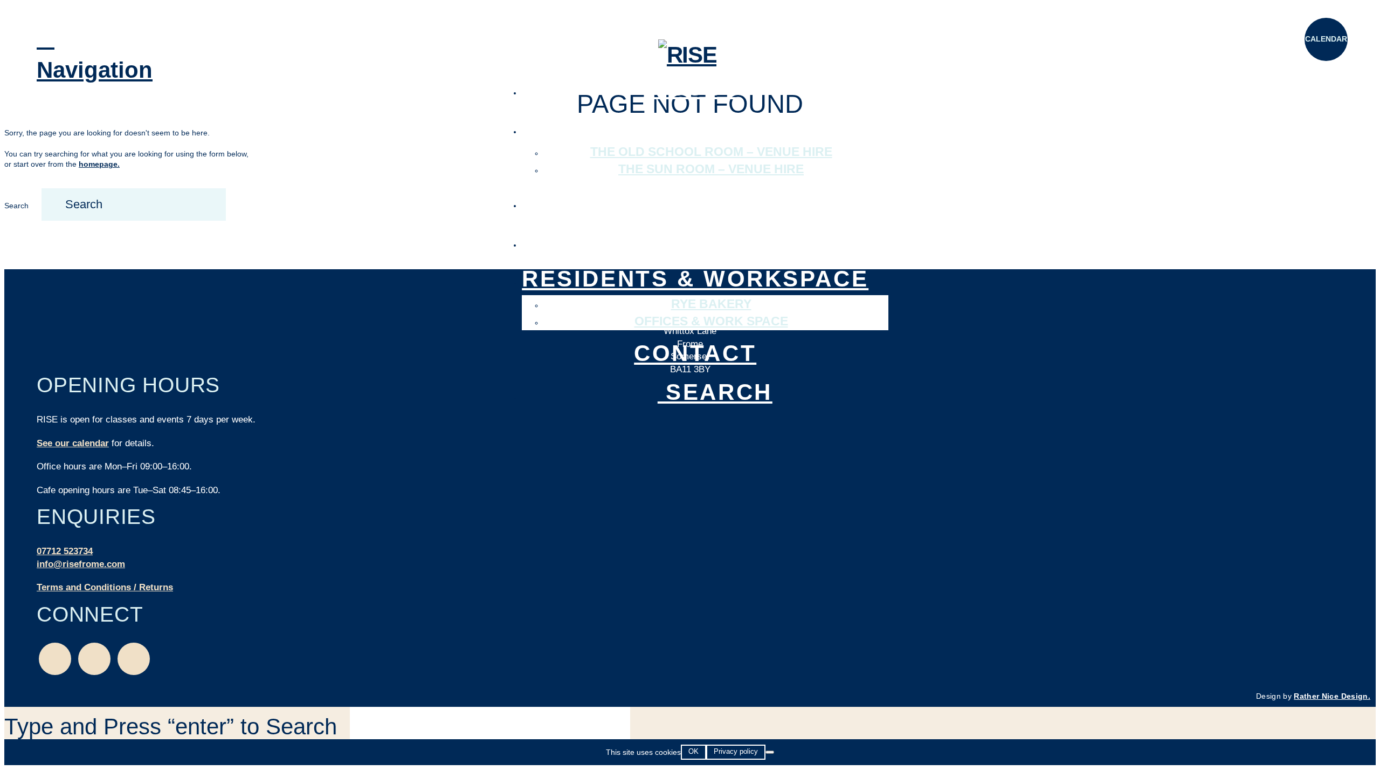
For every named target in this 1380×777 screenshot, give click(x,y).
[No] (769, 752)
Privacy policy (736, 751)
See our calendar (73, 443)
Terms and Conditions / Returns (105, 587)
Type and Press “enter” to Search (170, 726)
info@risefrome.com (81, 564)
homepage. (99, 164)
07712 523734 (65, 551)
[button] (58, 54)
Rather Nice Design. (1332, 696)
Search (16, 205)
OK (693, 751)
